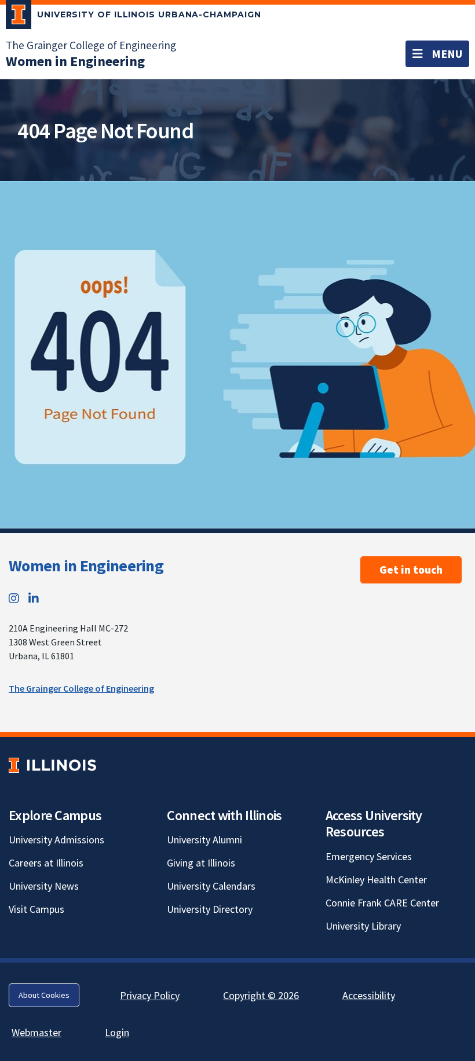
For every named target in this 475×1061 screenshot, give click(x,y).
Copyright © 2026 (261, 995)
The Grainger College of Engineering (91, 45)
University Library (363, 925)
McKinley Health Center (376, 879)
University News (44, 886)
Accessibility (368, 995)
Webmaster (36, 1032)
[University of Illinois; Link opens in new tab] (52, 765)
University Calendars (211, 886)
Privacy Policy (150, 995)
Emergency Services (369, 856)
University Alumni (204, 839)
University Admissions (56, 839)
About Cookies (44, 995)
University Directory (210, 909)
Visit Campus (36, 909)
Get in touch (411, 570)
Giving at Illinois (201, 862)
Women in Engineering (86, 565)
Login (117, 1032)
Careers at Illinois (46, 862)
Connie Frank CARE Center (382, 902)
